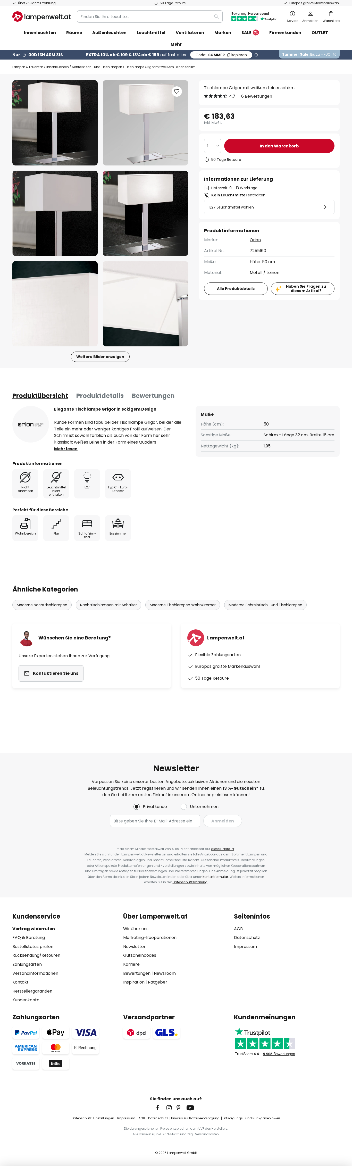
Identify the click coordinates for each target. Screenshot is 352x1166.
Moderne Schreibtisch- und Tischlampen (265, 604)
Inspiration (134, 982)
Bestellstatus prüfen (32, 947)
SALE (246, 33)
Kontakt (20, 982)
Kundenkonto (25, 1000)
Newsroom (165, 973)
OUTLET (320, 33)
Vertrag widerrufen (33, 929)
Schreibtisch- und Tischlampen (97, 67)
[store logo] (41, 16)
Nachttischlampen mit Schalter (108, 604)
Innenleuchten (57, 67)
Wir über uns (135, 929)
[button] (55, 213)
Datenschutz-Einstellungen (93, 1118)
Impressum (245, 947)
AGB (238, 929)
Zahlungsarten (27, 964)
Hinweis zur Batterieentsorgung (195, 1118)
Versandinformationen (35, 973)
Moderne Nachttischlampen (42, 604)
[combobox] (149, 16)
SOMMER (221, 54)
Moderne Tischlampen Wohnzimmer (183, 604)
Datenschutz (247, 937)
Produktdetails (100, 396)
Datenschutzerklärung (190, 882)
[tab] (40, 396)
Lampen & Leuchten (27, 67)
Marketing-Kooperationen (150, 937)
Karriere (131, 964)
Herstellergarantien (32, 991)
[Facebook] (161, 1107)
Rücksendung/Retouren (36, 955)
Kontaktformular (215, 876)
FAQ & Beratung (28, 937)
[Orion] (30, 424)
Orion (255, 240)
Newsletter (134, 947)
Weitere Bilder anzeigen (100, 356)
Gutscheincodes (139, 955)
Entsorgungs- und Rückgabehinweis (252, 1118)
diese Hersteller (222, 849)
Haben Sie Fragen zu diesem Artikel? (306, 288)
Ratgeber (157, 982)
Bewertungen (153, 396)
